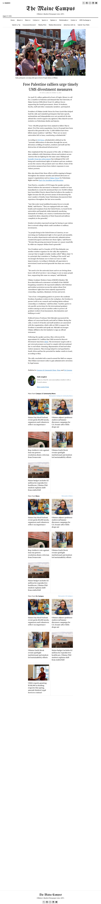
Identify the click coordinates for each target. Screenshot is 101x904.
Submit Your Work (83, 25)
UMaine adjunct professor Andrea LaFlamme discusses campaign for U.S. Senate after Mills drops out (62, 422)
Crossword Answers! (29, 25)
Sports (44, 20)
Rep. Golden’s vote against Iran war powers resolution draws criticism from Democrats (38, 453)
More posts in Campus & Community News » (61, 396)
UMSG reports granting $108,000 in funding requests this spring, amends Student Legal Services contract (37, 688)
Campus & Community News (46, 370)
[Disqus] (50, 722)
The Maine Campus (50, 9)
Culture (35, 20)
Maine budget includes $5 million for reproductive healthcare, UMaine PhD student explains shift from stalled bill (38, 485)
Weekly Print (42, 25)
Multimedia (63, 20)
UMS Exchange (84, 20)
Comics (73, 20)
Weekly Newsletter (55, 25)
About (19, 20)
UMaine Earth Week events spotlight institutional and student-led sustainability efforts (62, 453)
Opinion (52, 20)
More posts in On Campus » (65, 596)
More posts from (43, 387)
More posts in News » (67, 496)
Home (13, 20)
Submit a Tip (16, 25)
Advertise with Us (69, 25)
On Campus (68, 370)
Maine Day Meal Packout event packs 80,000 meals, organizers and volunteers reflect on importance (38, 421)
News (27, 20)
